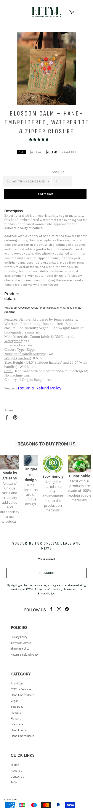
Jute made (17, 724)
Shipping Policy (20, 648)
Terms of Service (21, 643)
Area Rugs (17, 683)
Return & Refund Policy (24, 654)
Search (15, 765)
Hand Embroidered (23, 695)
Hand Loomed (20, 730)
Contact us (17, 776)
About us (16, 770)
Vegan (14, 701)
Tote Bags (17, 707)
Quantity (58, 171)
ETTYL (14, 799)
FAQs (14, 782)
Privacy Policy (19, 637)
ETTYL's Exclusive (21, 689)
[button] (39, 139)
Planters (16, 713)
